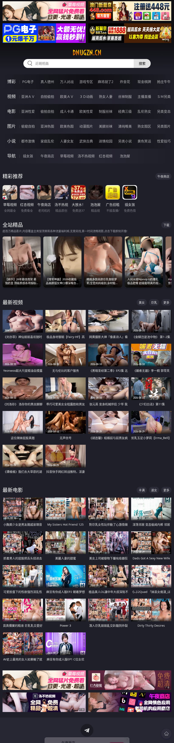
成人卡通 (67, 111)
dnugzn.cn (87, 52)
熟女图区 (144, 126)
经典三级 (125, 111)
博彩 (11, 81)
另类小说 (125, 141)
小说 (11, 141)
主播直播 (144, 96)
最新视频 (13, 302)
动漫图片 (86, 126)
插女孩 (28, 156)
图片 (11, 126)
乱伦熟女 (144, 111)
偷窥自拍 (28, 126)
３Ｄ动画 (86, 96)
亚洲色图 (47, 126)
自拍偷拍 (47, 96)
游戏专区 (86, 81)
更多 (166, 302)
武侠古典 (86, 141)
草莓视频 (67, 156)
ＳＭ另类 (164, 96)
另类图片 (164, 126)
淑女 (154, 490)
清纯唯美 (125, 126)
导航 (11, 156)
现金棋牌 (144, 81)
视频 (11, 96)
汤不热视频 (86, 156)
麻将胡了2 (105, 81)
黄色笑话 (144, 141)
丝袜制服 (125, 96)
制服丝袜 (105, 111)
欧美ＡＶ (67, 96)
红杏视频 (105, 156)
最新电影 (13, 489)
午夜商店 (47, 156)
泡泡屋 (125, 156)
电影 (11, 111)
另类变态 (164, 111)
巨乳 (154, 302)
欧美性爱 (86, 111)
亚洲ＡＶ (28, 96)
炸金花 (125, 81)
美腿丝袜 (105, 126)
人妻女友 (67, 141)
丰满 (142, 490)
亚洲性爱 (28, 111)
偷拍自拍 (47, 111)
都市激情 (28, 141)
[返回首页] (166, 734)
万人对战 (67, 81)
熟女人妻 (105, 96)
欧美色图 (67, 126)
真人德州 (47, 81)
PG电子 (28, 81)
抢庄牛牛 (164, 81)
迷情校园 (105, 141)
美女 (142, 302)
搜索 (142, 63)
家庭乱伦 (47, 141)
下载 (166, 225)
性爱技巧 (164, 141)
